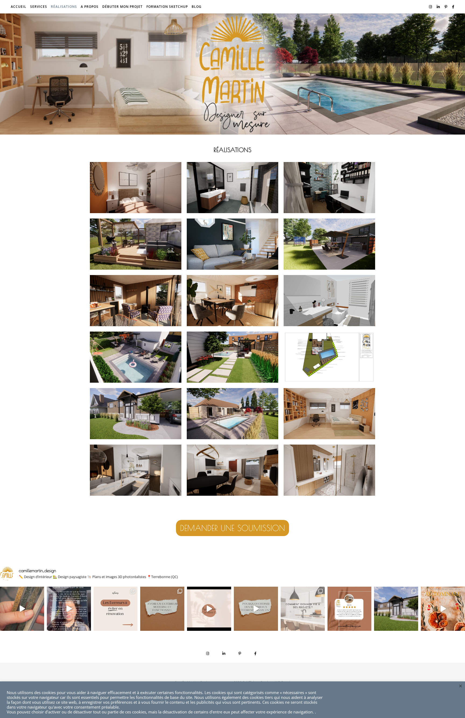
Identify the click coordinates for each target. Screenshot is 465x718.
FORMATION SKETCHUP (167, 6)
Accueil (18, 6)
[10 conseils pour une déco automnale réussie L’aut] (443, 609)
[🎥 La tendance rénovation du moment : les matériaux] (256, 609)
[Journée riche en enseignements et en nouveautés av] (22, 609)
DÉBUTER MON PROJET (122, 6)
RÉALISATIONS (64, 6)
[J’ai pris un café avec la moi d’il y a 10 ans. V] (69, 609)
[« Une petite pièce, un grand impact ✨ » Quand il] (209, 609)
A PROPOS (89, 6)
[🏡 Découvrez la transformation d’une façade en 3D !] (396, 609)
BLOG (197, 6)
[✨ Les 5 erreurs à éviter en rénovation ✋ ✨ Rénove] (116, 609)
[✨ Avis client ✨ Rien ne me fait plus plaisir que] (349, 609)
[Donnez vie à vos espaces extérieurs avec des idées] (162, 609)
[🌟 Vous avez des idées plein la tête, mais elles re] (303, 609)
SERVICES (38, 6)
